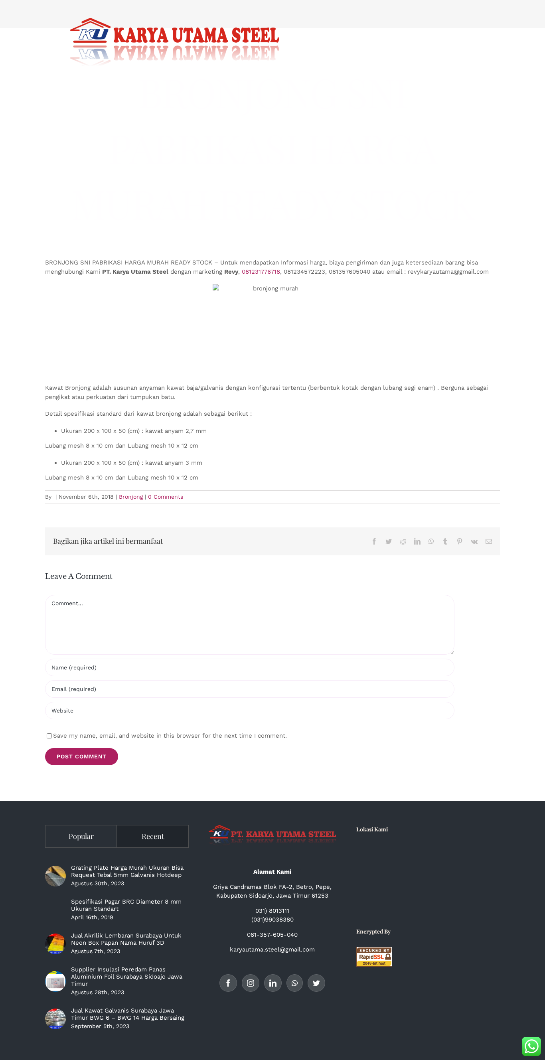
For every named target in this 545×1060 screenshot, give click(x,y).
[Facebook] (228, 983)
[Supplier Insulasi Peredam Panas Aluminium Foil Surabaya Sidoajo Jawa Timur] (55, 981)
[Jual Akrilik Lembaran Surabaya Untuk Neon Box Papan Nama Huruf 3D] (55, 944)
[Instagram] (250, 983)
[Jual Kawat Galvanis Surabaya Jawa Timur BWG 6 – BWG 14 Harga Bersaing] (55, 1019)
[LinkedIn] (273, 983)
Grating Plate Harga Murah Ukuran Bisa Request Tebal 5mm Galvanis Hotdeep (127, 871)
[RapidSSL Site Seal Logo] (374, 951)
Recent (153, 836)
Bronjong (131, 496)
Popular (81, 836)
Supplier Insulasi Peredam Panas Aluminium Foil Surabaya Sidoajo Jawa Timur (126, 976)
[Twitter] (316, 983)
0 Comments (165, 496)
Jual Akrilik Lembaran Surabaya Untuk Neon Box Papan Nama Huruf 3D (126, 939)
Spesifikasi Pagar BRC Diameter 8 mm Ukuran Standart (126, 905)
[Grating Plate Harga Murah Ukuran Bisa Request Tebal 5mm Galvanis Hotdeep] (55, 876)
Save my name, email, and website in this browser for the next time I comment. (170, 735)
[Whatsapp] (294, 983)
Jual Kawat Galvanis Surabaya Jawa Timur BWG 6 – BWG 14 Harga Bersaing (127, 1014)
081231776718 (261, 271)
